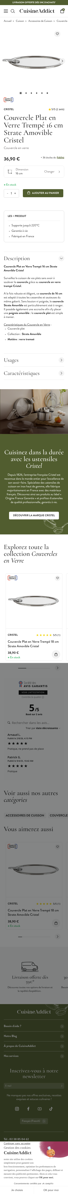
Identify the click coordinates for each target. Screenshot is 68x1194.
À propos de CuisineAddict (20, 1046)
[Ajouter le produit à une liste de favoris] (57, 34)
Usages (11, 360)
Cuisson (20, 21)
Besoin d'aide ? (12, 1026)
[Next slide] (62, 61)
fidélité (60, 157)
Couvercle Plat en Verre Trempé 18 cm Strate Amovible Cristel (33, 643)
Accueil (8, 21)
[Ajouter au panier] (56, 654)
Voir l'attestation (33, 692)
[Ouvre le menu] (6, 11)
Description (17, 258)
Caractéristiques (22, 373)
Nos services (11, 1056)
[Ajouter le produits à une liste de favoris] (57, 578)
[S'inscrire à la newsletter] (62, 1086)
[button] (20, 93)
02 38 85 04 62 (19, 1139)
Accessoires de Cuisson (40, 21)
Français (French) (31, 1121)
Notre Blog (10, 1036)
